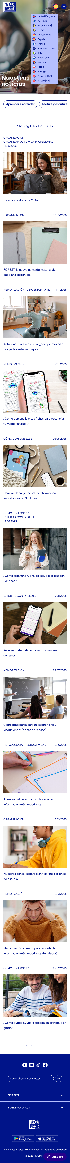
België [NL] (43, 30)
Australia (42, 20)
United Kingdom (46, 16)
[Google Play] (23, 1138)
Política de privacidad (55, 1149)
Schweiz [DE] (45, 76)
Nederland (43, 57)
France (41, 43)
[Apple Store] (47, 1138)
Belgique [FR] (45, 25)
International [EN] (47, 48)
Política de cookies (34, 1149)
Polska (41, 66)
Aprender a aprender (20, 104)
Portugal (42, 71)
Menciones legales (13, 1149)
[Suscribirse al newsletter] (58, 1078)
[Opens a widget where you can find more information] (55, 1157)
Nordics (42, 62)
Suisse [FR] (44, 80)
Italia (40, 53)
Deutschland (44, 34)
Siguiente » (43, 1046)
